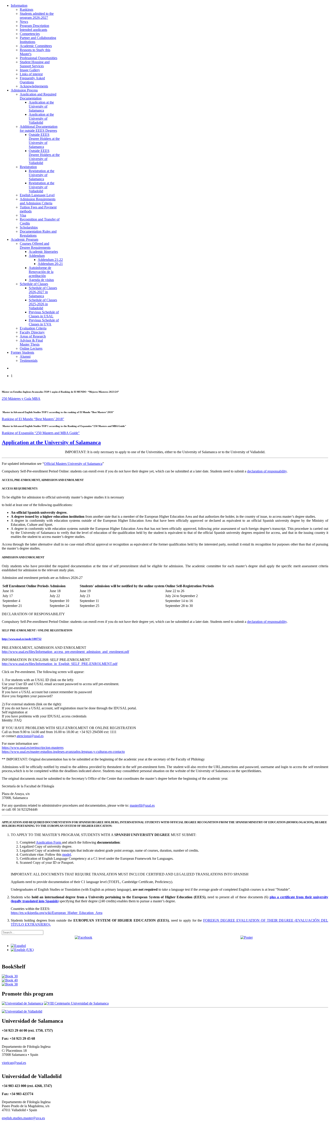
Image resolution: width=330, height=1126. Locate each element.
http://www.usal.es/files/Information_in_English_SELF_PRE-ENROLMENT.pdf (59, 664)
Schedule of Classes (34, 284)
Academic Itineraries (43, 251)
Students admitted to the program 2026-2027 (37, 15)
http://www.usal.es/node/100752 (22, 639)
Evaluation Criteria (33, 328)
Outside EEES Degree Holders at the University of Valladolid (44, 157)
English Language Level (37, 195)
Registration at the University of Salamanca (41, 175)
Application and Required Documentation (38, 96)
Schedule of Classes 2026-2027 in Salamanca (43, 292)
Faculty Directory (32, 332)
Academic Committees (36, 46)
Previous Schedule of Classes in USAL (44, 314)
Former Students (22, 352)
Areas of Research (33, 336)
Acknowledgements (34, 86)
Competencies (30, 34)
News (24, 22)
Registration (28, 167)
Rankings (26, 9)
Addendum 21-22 (50, 260)
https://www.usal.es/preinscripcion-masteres (33, 747)
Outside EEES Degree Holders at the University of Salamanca (44, 141)
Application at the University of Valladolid (41, 118)
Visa (23, 215)
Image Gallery (30, 70)
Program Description (34, 26)
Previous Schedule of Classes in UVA (44, 322)
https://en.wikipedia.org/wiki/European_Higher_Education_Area (56, 913)
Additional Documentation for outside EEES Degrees (38, 128)
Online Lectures (31, 348)
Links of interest (31, 74)
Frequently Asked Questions (32, 80)
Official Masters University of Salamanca (73, 464)
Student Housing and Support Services (35, 64)
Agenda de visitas (41, 280)
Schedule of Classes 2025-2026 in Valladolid (43, 304)
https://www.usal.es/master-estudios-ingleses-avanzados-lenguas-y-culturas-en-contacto (63, 752)
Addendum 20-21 (50, 264)
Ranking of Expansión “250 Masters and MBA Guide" (41, 433)
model (66, 854)
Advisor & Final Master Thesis (31, 342)
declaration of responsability (267, 471)
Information (19, 5)
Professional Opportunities (38, 58)
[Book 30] (10, 976)
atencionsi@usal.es (30, 736)
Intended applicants (33, 30)
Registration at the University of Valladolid (41, 187)
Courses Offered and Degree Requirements (35, 245)
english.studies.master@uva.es (23, 1118)
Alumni (25, 356)
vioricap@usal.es (14, 1063)
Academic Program (24, 239)
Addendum (37, 256)
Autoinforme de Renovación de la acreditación (41, 272)
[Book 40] (10, 980)
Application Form (49, 842)
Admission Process (24, 90)
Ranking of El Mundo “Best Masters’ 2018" (33, 419)
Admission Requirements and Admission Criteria (37, 201)
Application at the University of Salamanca (41, 106)
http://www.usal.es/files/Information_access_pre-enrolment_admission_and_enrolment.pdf (65, 652)
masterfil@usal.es (142, 805)
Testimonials (28, 360)
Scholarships (29, 227)
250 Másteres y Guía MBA (21, 399)
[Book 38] (10, 984)
